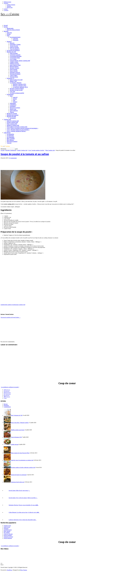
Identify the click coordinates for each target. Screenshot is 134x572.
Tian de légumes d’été (16, 437)
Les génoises (10, 135)
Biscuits (12, 43)
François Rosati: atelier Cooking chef (20, 60)
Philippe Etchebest (15, 74)
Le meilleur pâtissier (15, 82)
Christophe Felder (15, 57)
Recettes (6, 31)
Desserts (9, 41)
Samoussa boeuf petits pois (17, 482)
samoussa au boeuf (8, 536)
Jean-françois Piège (15, 65)
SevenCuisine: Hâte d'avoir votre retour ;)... (19, 490)
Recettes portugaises (12, 115)
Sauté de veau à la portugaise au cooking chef (22, 460)
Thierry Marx (13, 75)
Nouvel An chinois (15, 107)
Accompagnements (15, 37)
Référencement (7, 2)
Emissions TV (10, 78)
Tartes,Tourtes (14, 46)
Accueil (6, 25)
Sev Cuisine (10, 14)
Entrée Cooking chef (12, 122)
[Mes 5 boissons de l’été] (7, 415)
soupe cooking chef (20, 304)
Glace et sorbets (14, 47)
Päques (12, 112)
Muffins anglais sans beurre (17, 430)
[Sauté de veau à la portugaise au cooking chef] (7, 460)
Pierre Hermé (13, 71)
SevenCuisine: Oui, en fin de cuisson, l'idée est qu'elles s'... (23, 497)
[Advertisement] (29, 19)
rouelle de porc (7, 525)
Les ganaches (10, 134)
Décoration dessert (12, 141)
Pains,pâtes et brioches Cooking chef (17, 127)
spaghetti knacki (8, 529)
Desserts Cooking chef (13, 125)
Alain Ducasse (14, 53)
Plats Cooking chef (12, 124)
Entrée (8, 34)
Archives (6, 3)
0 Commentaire (13, 158)
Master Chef (13, 81)
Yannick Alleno (14, 77)
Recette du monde (12, 113)
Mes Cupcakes (11, 138)
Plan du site (9, 7)
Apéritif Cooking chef (13, 121)
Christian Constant (15, 55)
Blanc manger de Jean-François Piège (20, 453)
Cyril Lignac (13, 59)
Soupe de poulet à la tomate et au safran (25, 154)
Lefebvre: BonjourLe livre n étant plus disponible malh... (22, 519)
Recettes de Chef (11, 52)
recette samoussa (8, 538)
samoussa (6, 528)
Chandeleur (13, 105)
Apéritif (15, 97)
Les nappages (10, 137)
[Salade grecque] (7, 444)
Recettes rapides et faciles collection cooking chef (23, 467)
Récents (6, 404)
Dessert (15, 102)
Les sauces (13, 118)
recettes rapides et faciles (10, 304)
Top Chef (12, 91)
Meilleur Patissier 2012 (19, 84)
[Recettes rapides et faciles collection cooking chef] (7, 467)
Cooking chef (7, 119)
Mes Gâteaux (10, 140)
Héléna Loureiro (14, 63)
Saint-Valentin (14, 110)
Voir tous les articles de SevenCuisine (10, 317)
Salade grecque (14, 444)
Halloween (13, 103)
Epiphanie (13, 106)
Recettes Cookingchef (10, 150)
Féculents (15, 40)
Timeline (9, 6)
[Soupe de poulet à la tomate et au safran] (23, 199)
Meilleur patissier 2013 (19, 85)
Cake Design (7, 132)
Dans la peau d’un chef (16, 80)
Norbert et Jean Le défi (16, 90)
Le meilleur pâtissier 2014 (20, 87)
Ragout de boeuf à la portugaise (19, 474)
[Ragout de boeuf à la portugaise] (7, 474)
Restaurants (10, 28)
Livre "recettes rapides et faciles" (36, 150)
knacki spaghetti (8, 535)
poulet (2, 304)
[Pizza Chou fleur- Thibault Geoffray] (7, 422)
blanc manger (7, 531)
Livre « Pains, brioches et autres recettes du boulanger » (22, 128)
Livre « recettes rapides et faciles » (16, 131)
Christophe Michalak (15, 56)
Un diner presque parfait (17, 93)
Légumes (15, 38)
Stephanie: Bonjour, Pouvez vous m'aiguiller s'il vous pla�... (24, 505)
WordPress (9, 570)
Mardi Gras (13, 109)
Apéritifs (9, 32)
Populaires (6, 405)
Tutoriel (9, 143)
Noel (11, 96)
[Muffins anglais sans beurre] (7, 430)
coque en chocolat (8, 534)
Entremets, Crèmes (15, 44)
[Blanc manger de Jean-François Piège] (7, 453)
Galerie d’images (11, 4)
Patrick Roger (13, 69)
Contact (6, 9)
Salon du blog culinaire (13, 30)
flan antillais (7, 532)
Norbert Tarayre (14, 68)
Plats (8, 35)
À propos (6, 10)
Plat (14, 100)
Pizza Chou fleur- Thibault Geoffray (20, 422)
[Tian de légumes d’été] (7, 437)
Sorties (6, 27)
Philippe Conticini (15, 72)
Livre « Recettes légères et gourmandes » (18, 129)
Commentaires (7, 406)
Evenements (10, 94)
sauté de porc (7, 527)
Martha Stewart (14, 66)
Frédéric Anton (14, 62)
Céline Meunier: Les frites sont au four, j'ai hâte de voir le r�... (24, 512)
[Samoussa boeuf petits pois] (7, 482)
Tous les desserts (14, 49)
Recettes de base (11, 116)
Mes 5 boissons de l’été (16, 415)
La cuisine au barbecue (13, 50)
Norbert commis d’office (17, 88)
